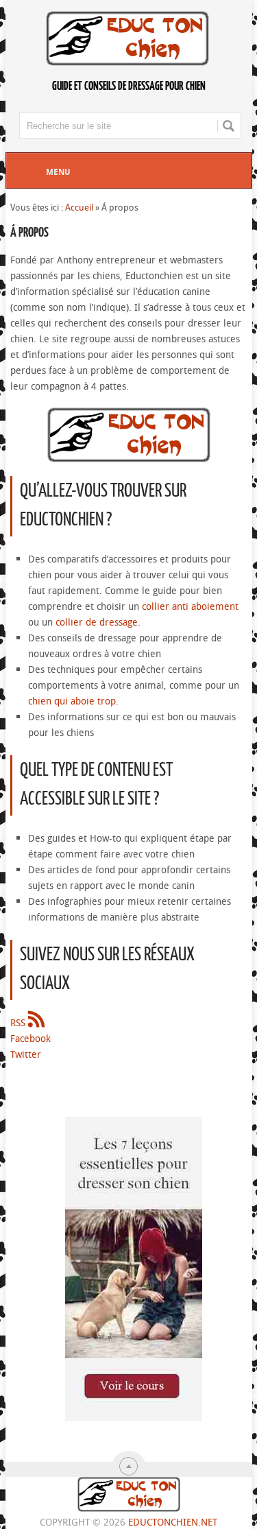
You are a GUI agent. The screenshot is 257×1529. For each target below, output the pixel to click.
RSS (19, 1022)
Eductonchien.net (172, 1521)
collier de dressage (97, 621)
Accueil (79, 207)
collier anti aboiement (190, 606)
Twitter (25, 1053)
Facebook (30, 1038)
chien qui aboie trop (72, 700)
